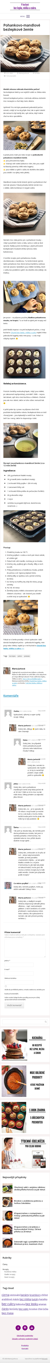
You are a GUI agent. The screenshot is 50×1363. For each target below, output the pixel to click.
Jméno (7, 961)
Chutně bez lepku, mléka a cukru (23, 332)
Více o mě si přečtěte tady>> (32, 679)
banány (24, 1294)
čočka (45, 1308)
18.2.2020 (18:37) (25, 827)
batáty (35, 1299)
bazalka (43, 1299)
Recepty (6, 1269)
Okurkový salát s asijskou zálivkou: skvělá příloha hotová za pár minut (29, 1188)
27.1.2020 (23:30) (37, 806)
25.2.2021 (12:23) (37, 898)
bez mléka (25, 1299)
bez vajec (24, 1308)
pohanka (27, 656)
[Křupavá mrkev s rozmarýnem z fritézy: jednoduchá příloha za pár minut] (7, 1216)
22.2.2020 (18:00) (37, 849)
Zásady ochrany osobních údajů (25, 1339)
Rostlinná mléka (10, 1272)
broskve (33, 1308)
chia (40, 1308)
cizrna (5, 1295)
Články (5, 1264)
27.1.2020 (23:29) (34, 762)
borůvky (13, 1308)
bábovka (20, 1304)
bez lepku (12, 656)
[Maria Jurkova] (25, 6)
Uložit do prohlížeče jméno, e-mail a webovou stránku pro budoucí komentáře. (25, 992)
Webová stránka (10, 978)
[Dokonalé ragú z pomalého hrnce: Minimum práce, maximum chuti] (7, 1243)
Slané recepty (9, 1277)
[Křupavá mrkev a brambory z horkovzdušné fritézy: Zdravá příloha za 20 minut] (7, 1229)
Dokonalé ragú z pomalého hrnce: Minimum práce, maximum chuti (29, 1242)
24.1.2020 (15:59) (24, 784)
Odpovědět (41, 711)
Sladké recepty (9, 1274)
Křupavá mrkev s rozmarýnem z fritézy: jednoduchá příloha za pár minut (29, 1215)
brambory (35, 1294)
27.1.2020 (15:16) (34, 740)
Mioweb (45, 1359)
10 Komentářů (11, 76)
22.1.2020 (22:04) (37, 726)
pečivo (20, 656)
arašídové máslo (10, 1299)
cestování (15, 1294)
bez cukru (8, 1304)
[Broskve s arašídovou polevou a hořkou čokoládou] (7, 1202)
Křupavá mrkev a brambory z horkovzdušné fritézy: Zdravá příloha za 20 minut (27, 1229)
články (5, 1308)
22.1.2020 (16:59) (25, 711)
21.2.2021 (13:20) (35, 883)
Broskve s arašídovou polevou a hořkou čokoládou (28, 1202)
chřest (44, 1294)
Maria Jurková (24, 73)
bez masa (7, 1313)
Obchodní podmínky (25, 1335)
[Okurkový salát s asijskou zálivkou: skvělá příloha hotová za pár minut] (7, 1188)
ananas (42, 1304)
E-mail (7, 969)
